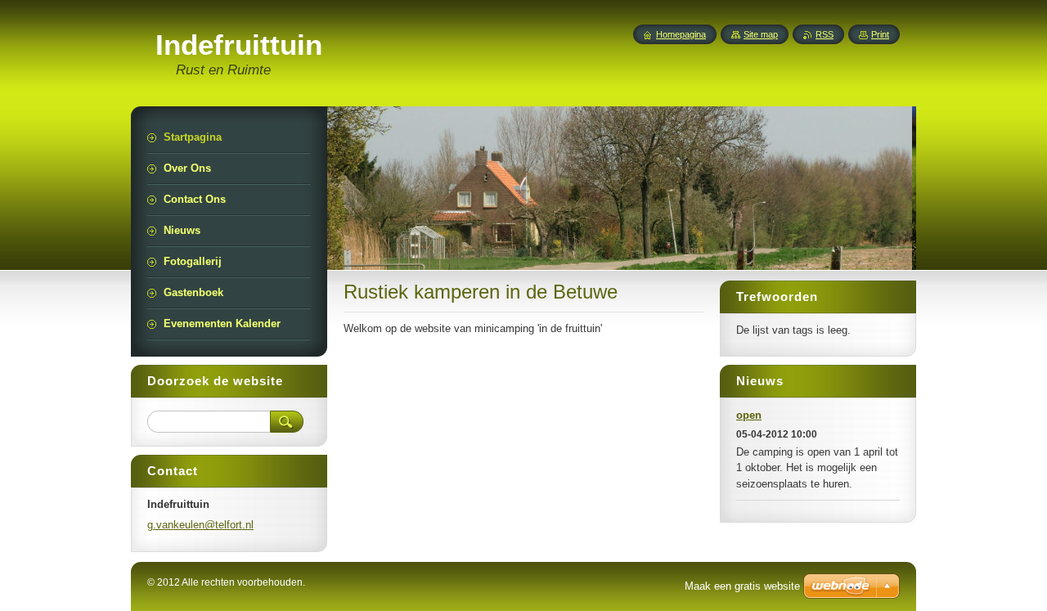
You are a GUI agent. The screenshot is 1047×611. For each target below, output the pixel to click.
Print (880, 34)
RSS (825, 34)
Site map (761, 34)
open (749, 415)
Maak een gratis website (742, 586)
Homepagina (681, 34)
